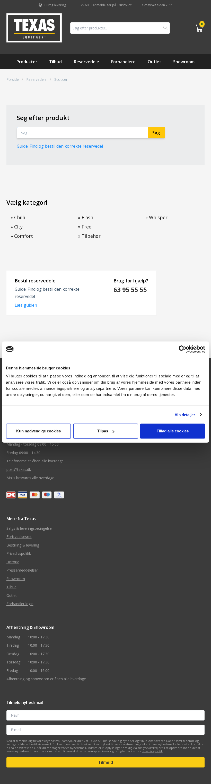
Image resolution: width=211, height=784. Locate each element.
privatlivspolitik (152, 751)
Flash (85, 217)
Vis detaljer (185, 414)
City (17, 227)
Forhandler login (19, 603)
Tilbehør (89, 236)
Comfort (22, 236)
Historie (12, 561)
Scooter (60, 79)
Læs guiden (26, 305)
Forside (12, 79)
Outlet (154, 62)
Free (84, 227)
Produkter (26, 62)
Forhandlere (123, 62)
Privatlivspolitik (18, 553)
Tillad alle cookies (173, 431)
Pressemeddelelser (22, 570)
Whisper (156, 217)
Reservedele (86, 62)
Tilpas (102, 431)
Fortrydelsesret (19, 536)
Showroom (184, 62)
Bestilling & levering (22, 545)
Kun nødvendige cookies (38, 431)
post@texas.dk (18, 469)
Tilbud (55, 62)
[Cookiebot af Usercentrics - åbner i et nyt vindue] (182, 349)
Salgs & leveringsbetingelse (29, 528)
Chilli (18, 217)
